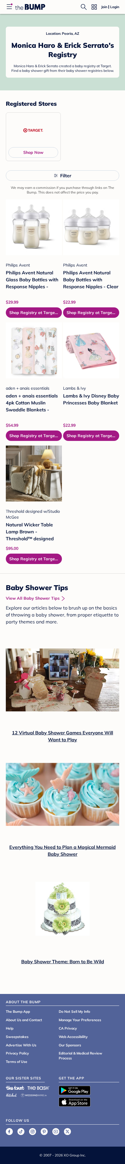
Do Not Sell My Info (74, 1011)
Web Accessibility (73, 1037)
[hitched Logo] (11, 1094)
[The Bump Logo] (30, 7)
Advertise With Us (21, 1045)
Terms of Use (16, 1061)
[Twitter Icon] (67, 1131)
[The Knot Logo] (15, 1088)
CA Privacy (68, 1028)
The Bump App (18, 1011)
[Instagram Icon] (32, 1131)
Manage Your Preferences (80, 1020)
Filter (65, 175)
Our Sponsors (70, 1045)
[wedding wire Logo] (34, 1094)
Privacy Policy (17, 1053)
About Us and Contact (24, 1020)
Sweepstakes (17, 1037)
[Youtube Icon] (55, 1131)
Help (9, 1028)
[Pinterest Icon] (44, 1131)
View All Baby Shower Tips (33, 598)
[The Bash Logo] (38, 1088)
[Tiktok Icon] (20, 1131)
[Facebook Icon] (9, 1131)
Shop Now (33, 152)
